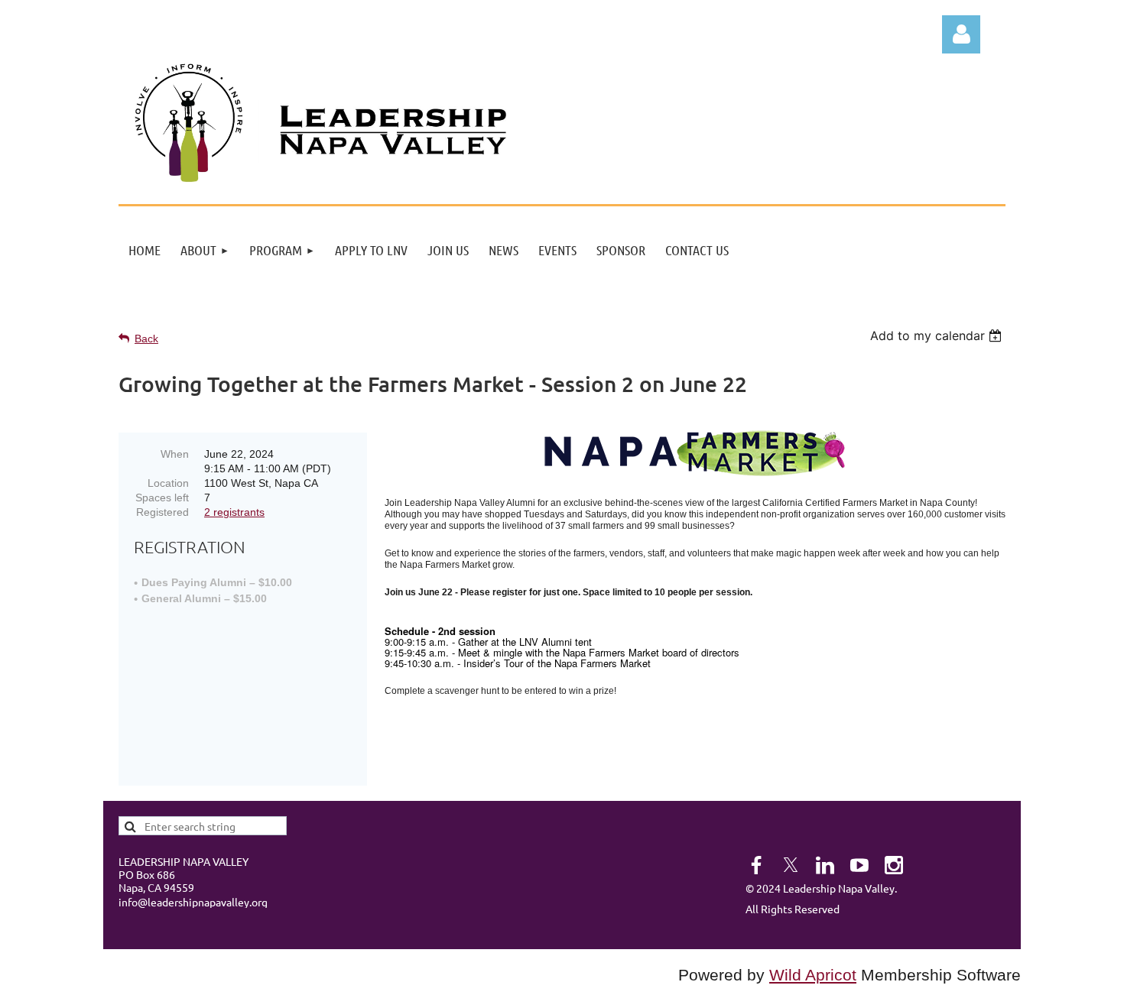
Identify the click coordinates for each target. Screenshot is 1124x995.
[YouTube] (859, 865)
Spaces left (162, 497)
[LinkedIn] (825, 865)
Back (146, 338)
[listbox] (937, 335)
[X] (790, 865)
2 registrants (234, 512)
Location (168, 483)
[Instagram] (894, 865)
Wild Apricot (812, 975)
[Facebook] (756, 865)
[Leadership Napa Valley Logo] (188, 178)
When (175, 454)
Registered (162, 512)
